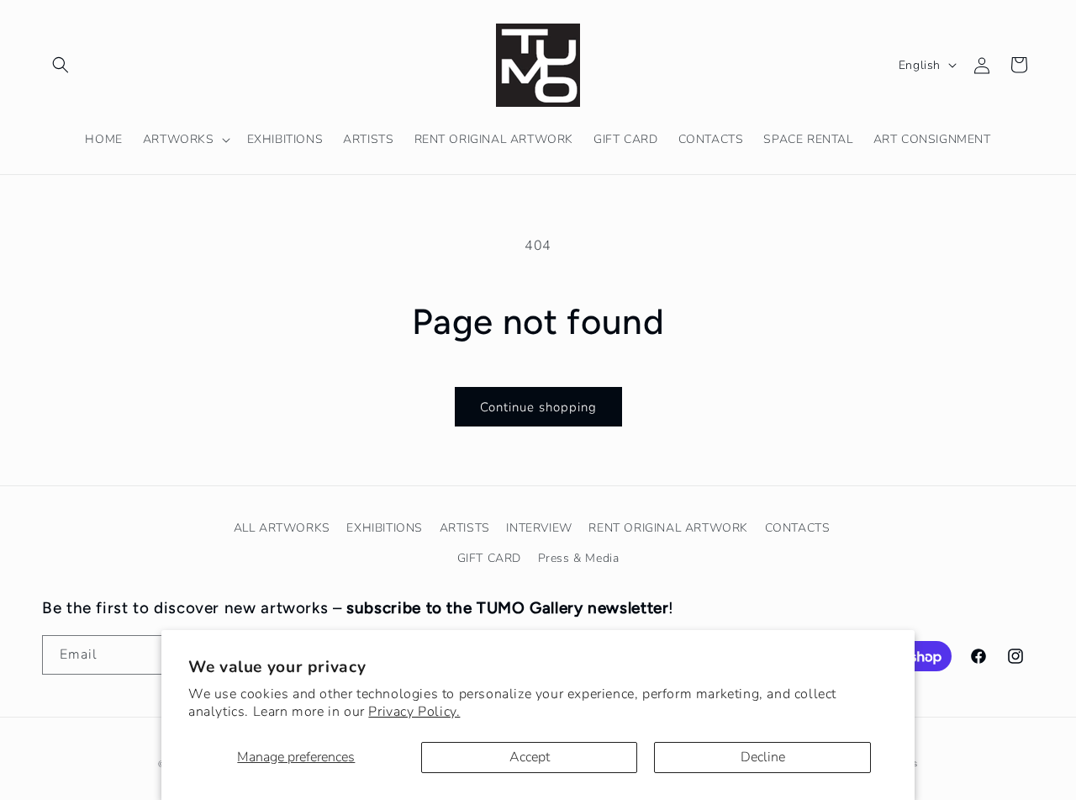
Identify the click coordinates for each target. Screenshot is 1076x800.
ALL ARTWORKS (282, 528)
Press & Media (579, 558)
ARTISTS (465, 528)
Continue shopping (538, 407)
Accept (529, 757)
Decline (763, 757)
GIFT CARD (489, 558)
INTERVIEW (539, 528)
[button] (60, 64)
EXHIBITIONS (384, 528)
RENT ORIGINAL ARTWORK (668, 528)
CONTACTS (798, 528)
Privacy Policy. (414, 711)
